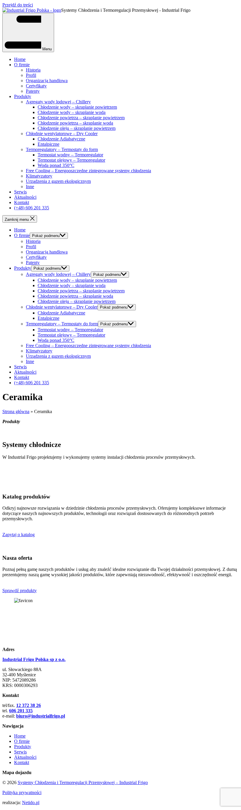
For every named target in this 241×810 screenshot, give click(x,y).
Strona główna (15, 411)
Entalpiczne (48, 144)
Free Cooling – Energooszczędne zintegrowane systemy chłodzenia (88, 170)
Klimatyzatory (39, 175)
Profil (31, 75)
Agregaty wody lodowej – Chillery (58, 101)
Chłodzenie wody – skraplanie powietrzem (77, 107)
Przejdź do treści (17, 4)
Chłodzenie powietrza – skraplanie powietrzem (81, 117)
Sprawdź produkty (19, 590)
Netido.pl (30, 802)
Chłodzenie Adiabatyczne (61, 138)
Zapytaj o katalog (18, 534)
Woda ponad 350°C (56, 165)
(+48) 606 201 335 (31, 207)
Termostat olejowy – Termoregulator (71, 160)
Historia (33, 69)
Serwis (20, 191)
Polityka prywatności (21, 792)
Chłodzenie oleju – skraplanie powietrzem (77, 128)
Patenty (33, 91)
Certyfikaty (36, 85)
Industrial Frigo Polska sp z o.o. (34, 659)
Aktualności (25, 197)
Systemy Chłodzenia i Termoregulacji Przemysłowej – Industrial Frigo (83, 782)
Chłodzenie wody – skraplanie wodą (72, 112)
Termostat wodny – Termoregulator (70, 154)
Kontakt (21, 202)
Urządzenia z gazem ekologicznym (58, 181)
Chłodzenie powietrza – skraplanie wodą (75, 122)
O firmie (22, 64)
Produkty (22, 96)
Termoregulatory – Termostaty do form (62, 149)
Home (20, 59)
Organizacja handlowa (47, 80)
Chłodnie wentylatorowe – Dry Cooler (62, 133)
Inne (30, 186)
